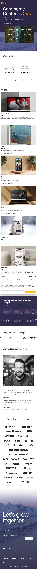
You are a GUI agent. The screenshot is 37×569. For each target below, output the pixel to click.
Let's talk (31, 543)
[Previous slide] (30, 59)
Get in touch (6, 530)
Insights (23, 549)
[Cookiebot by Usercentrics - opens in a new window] (29, 276)
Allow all (30, 291)
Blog (22, 547)
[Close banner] (35, 276)
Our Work (14, 549)
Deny (7, 291)
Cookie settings (17, 566)
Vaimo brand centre (31, 548)
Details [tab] (18, 279)
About (22, 545)
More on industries (14, 546)
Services (14, 543)
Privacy (11, 566)
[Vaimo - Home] (4, 3)
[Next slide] (33, 59)
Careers (30, 545)
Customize (18, 291)
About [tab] (31, 279)
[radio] (7, 423)
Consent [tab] (6, 279)
